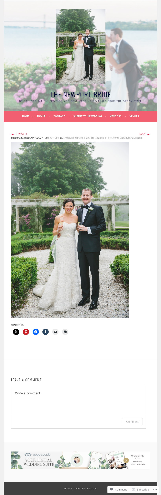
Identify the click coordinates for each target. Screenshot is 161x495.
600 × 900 (53, 138)
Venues (134, 116)
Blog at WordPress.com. (80, 488)
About (41, 116)
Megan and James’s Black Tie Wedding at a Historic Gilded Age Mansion (102, 138)
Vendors (116, 116)
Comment (132, 421)
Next (142, 134)
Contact (59, 116)
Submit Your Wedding (87, 116)
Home (25, 116)
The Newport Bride (80, 94)
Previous (21, 134)
